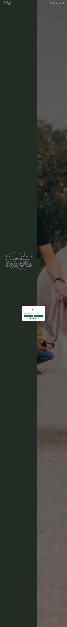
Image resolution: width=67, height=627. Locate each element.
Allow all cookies (28, 315)
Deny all (38, 315)
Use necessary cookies (33, 318)
